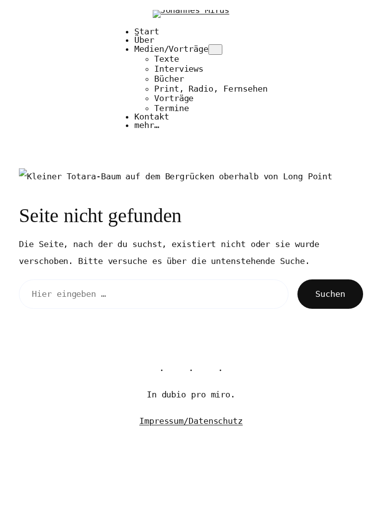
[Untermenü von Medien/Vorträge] (215, 49)
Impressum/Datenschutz (191, 421)
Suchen (330, 294)
